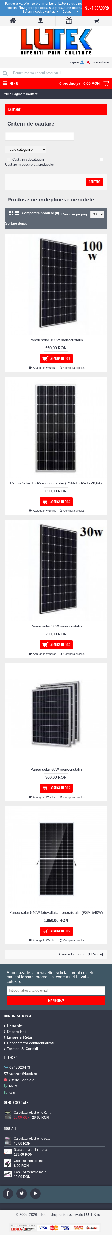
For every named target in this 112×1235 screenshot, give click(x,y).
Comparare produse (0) (40, 213)
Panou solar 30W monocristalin (56, 626)
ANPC (13, 1086)
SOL (12, 1093)
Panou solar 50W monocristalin (56, 769)
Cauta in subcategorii (28, 159)
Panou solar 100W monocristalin (56, 340)
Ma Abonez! (56, 1000)
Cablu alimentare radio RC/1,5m (32, 1161)
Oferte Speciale (21, 1080)
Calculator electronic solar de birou (32, 1138)
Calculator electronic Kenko (32, 1112)
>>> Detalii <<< (67, 12)
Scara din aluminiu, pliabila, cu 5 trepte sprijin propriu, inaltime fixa (32, 1150)
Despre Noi (16, 1031)
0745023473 (19, 1067)
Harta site (15, 1026)
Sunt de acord (97, 8)
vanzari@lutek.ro (23, 1074)
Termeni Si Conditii (22, 1049)
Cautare (32, 94)
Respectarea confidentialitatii (30, 1043)
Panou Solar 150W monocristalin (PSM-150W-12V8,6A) (56, 483)
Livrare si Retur (19, 1037)
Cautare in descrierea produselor (29, 164)
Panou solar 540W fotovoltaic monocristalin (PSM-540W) (56, 912)
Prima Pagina (12, 94)
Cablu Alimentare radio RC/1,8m (32, 1172)
